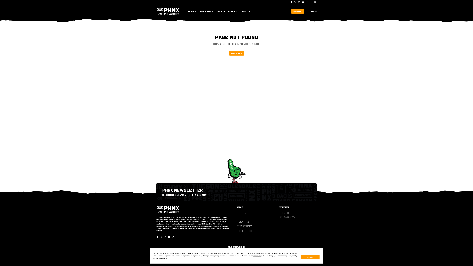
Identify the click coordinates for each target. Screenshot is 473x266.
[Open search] (315, 2)
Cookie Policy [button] (257, 256)
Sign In (314, 11)
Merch (231, 11)
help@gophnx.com (287, 217)
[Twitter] (295, 2)
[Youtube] (303, 2)
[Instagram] (299, 2)
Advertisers (241, 213)
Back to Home (236, 53)
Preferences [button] (163, 258)
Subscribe (297, 11)
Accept (310, 257)
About (244, 11)
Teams (190, 11)
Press (238, 217)
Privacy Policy (242, 222)
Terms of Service (244, 226)
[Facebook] (291, 2)
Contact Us (284, 213)
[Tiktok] (307, 2)
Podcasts (205, 11)
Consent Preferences (245, 231)
